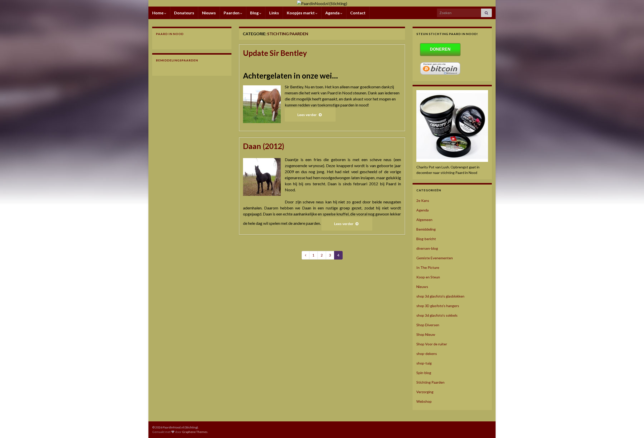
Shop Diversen (427, 325)
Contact (358, 12)
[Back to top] (632, 426)
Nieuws (209, 12)
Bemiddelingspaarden (177, 60)
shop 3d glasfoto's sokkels (437, 315)
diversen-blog (427, 248)
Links (274, 12)
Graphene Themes (195, 432)
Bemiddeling (426, 229)
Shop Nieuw (425, 334)
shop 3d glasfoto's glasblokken (440, 296)
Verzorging (424, 392)
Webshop (424, 401)
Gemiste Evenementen (434, 258)
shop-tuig (424, 363)
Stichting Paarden (430, 382)
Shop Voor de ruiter (431, 344)
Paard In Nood (170, 34)
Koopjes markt (301, 12)
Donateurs (184, 12)
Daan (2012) (263, 146)
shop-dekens (426, 353)
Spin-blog (423, 373)
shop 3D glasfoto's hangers (437, 306)
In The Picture (427, 267)
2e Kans (422, 200)
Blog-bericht (426, 239)
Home (158, 12)
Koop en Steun (428, 277)
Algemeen (424, 219)
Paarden (232, 12)
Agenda (332, 12)
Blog (254, 12)
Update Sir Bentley (275, 52)
